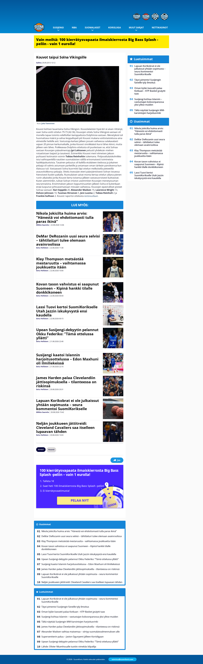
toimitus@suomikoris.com (122, 659)
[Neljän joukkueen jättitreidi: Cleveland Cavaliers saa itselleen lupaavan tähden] (113, 431)
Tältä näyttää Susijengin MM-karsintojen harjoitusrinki (69, 621)
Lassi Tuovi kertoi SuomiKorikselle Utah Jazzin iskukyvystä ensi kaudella (66, 311)
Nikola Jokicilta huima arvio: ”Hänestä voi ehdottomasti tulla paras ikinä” (65, 217)
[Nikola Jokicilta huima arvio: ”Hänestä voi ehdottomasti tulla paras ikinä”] (113, 221)
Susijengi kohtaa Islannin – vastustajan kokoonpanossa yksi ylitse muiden (79, 616)
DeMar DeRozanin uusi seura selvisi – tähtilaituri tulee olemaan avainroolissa (68, 240)
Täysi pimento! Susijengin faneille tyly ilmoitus (65, 606)
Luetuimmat (46, 591)
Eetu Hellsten (42, 247)
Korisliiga (114, 27)
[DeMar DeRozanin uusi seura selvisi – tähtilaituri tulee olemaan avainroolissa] (113, 244)
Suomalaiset (92, 27)
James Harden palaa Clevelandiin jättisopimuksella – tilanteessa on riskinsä (66, 381)
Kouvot (51, 449)
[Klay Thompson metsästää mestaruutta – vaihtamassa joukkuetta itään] (113, 267)
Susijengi (58, 27)
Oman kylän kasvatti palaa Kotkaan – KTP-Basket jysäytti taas (73, 611)
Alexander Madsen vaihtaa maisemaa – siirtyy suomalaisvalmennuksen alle (80, 631)
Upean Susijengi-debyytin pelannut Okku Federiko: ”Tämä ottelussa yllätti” (67, 334)
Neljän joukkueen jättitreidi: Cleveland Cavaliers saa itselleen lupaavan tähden (65, 427)
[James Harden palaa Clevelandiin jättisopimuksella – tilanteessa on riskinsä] (113, 386)
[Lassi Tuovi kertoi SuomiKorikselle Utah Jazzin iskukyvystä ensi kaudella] (113, 315)
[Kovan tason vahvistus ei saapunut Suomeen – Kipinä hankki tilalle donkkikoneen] (113, 292)
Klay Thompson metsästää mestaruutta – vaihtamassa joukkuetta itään (61, 263)
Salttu (39, 62)
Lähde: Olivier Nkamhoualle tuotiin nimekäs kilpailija (68, 646)
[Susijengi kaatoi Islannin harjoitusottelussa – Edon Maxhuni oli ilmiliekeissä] (113, 363)
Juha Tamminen (48, 123)
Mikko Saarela (42, 225)
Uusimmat (45, 524)
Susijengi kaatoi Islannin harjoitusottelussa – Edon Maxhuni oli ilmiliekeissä (67, 359)
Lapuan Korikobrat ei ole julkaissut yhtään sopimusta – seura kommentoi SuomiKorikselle (67, 404)
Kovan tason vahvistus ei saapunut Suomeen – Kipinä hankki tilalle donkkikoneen (67, 288)
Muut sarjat (136, 27)
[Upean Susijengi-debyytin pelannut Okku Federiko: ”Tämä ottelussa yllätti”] (113, 338)
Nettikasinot (160, 27)
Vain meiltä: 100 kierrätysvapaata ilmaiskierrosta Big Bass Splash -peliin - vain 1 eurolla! (97, 41)
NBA (74, 27)
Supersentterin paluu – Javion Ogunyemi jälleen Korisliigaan (72, 636)
